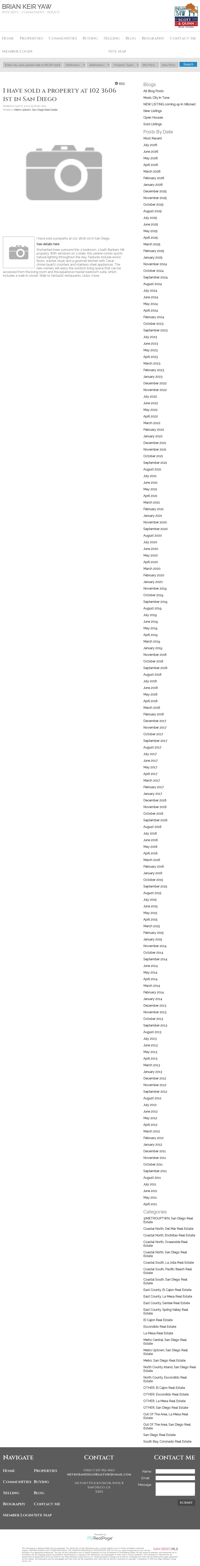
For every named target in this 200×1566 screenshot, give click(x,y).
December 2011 (154, 1151)
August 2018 (152, 674)
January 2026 (153, 185)
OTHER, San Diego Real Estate (165, 1407)
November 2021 (154, 449)
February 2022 (153, 429)
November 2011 (154, 1158)
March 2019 (151, 641)
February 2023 (153, 370)
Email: (146, 1478)
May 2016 (150, 847)
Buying (90, 38)
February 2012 (153, 1138)
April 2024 (150, 310)
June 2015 (150, 906)
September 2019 (155, 602)
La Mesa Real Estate (158, 1333)
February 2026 (153, 178)
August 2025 (152, 211)
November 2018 (155, 655)
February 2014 (153, 992)
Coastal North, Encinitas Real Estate (169, 1235)
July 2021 (150, 476)
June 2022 (150, 403)
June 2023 (150, 343)
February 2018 (153, 714)
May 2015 (150, 913)
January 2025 (152, 257)
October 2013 (153, 1019)
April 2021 (150, 496)
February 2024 (153, 317)
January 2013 (152, 1072)
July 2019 (150, 615)
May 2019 (150, 628)
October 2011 (153, 1164)
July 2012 (150, 1105)
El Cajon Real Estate (157, 1320)
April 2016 (150, 853)
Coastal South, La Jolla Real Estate (168, 1262)
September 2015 (155, 886)
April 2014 (150, 979)
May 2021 (150, 489)
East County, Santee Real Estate (166, 1303)
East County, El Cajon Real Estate (167, 1290)
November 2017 (154, 727)
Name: (147, 1471)
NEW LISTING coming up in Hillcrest (169, 104)
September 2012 (155, 1091)
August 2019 (152, 608)
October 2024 (153, 271)
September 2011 (155, 1171)
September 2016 (155, 820)
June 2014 (150, 966)
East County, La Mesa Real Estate (167, 1296)
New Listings (152, 111)
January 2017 (152, 794)
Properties (45, 1470)
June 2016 (150, 840)
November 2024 (155, 264)
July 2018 (150, 681)
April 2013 (150, 1058)
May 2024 (150, 304)
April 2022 (150, 416)
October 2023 (153, 324)
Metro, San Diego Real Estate (164, 1360)
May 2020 (150, 555)
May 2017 (150, 767)
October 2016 (153, 813)
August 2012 (152, 1098)
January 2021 (152, 516)
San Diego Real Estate (159, 1435)
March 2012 (151, 1131)
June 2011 (150, 1191)
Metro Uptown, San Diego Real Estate (35, 109)
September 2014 (155, 959)
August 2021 (152, 469)
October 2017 (153, 734)
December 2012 (154, 1078)
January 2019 (152, 648)
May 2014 (150, 972)
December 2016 (154, 800)
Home (8, 38)
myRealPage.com (100, 1538)
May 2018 (150, 694)
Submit (186, 1503)
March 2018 (151, 707)
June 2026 (150, 151)
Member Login (17, 1515)
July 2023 (150, 337)
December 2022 (155, 383)
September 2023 (155, 330)
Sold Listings (152, 124)
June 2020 (150, 549)
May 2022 (150, 410)
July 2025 (150, 218)
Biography (14, 1504)
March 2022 (151, 423)
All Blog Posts (153, 91)
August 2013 (152, 1032)
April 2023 (150, 357)
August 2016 (152, 827)
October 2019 (153, 595)
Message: (145, 1485)
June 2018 (150, 688)
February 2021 (153, 509)
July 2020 (150, 542)
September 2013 (155, 1025)
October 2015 (153, 880)
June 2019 (150, 621)
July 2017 (150, 754)
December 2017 (154, 721)
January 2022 (152, 436)
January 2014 (152, 999)
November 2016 (155, 807)
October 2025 (153, 204)
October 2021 (153, 456)
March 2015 (151, 926)
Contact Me (183, 38)
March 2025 (151, 244)
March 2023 (151, 363)
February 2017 (153, 787)
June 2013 (150, 1045)
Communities (17, 1481)
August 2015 (152, 893)
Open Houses (153, 117)
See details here (48, 244)
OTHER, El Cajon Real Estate (164, 1388)
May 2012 (150, 1118)
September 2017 (155, 741)
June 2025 (150, 224)
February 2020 (153, 575)
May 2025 (150, 231)
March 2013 (151, 1065)
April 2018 (150, 701)
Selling (11, 1493)
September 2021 (155, 463)
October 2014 (153, 952)
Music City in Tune (156, 97)
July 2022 (150, 396)
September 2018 (155, 668)
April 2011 (150, 1204)
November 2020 (155, 522)
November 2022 (155, 390)
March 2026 (152, 171)
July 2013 (150, 1038)
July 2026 (150, 145)
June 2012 (150, 1111)
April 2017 (150, 774)
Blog (39, 1493)
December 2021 (154, 443)
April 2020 (150, 562)
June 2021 (150, 482)
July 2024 (150, 290)
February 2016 (153, 866)
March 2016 (151, 860)
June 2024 (150, 297)
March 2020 (152, 568)
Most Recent (152, 138)
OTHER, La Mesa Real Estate (164, 1401)
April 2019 (150, 635)
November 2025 (155, 198)
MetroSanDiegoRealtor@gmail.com (99, 1474)
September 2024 (155, 277)
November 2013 (154, 1012)
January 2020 (153, 582)
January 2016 (152, 873)
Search (188, 64)
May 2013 (150, 1052)
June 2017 (150, 760)
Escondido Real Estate (159, 1326)
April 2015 (150, 919)
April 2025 (150, 237)
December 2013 (154, 1005)
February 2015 (153, 933)
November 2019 (155, 588)
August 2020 (152, 535)
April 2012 (150, 1125)
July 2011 (149, 1184)
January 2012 (152, 1144)
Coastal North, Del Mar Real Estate (168, 1229)
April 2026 (150, 165)
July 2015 (150, 899)
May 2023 (150, 350)
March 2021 (151, 502)
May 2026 (150, 158)
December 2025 (155, 191)
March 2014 (151, 986)
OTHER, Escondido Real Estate (166, 1394)
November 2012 (154, 1085)
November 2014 (155, 946)
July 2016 (150, 833)
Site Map (117, 51)
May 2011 (150, 1197)
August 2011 (152, 1178)
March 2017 (151, 780)
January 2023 (152, 377)
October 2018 (153, 661)
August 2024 (152, 284)
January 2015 (152, 939)
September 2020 (155, 529)
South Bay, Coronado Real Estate (167, 1441)
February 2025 (153, 251)
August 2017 (152, 747)
